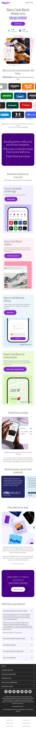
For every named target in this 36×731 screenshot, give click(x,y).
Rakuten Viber (26, 720)
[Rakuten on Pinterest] (26, 691)
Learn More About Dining (15, 369)
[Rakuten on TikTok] (10, 691)
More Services (9, 726)
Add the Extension (13, 256)
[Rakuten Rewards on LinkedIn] (30, 691)
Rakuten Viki (9, 720)
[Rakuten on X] (18, 691)
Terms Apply (24, 127)
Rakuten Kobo (9, 723)
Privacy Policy (18, 632)
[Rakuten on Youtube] (22, 691)
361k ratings (25, 31)
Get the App (11, 199)
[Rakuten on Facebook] (14, 691)
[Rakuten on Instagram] (6, 691)
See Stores (10, 312)
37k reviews (14, 31)
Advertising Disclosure (18, 706)
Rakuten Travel (26, 723)
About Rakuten (26, 726)
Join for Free (29, 2)
